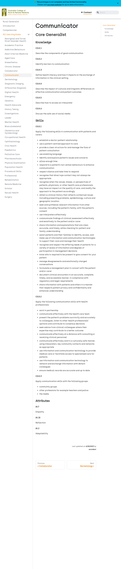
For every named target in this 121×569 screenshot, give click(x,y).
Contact (87, 12)
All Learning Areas (12, 34)
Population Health (14, 167)
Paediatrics (10, 150)
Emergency (10, 96)
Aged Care (10, 58)
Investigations (12, 113)
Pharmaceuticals (13, 158)
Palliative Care (12, 154)
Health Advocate (13, 105)
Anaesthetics (11, 62)
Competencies (10, 30)
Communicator (12, 75)
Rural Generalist (11, 21)
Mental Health (12, 122)
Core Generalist (109, 25)
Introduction (9, 26)
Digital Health (12, 92)
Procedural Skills (13, 171)
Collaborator (11, 71)
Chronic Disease (12, 67)
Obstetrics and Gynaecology (12, 132)
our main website (54, 4)
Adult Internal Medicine (16, 54)
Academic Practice (14, 45)
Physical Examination (15, 163)
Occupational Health (15, 137)
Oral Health (10, 146)
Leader (8, 118)
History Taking (11, 109)
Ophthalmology (12, 141)
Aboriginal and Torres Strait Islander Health (15, 40)
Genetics (9, 101)
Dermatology (11, 79)
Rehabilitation (12, 180)
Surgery (8, 197)
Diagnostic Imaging (14, 84)
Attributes (109, 35)
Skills (107, 32)
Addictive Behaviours (15, 49)
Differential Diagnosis (15, 88)
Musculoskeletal (13, 126)
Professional (11, 176)
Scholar (8, 188)
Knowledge (109, 29)
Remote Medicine (13, 184)
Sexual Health (12, 193)
